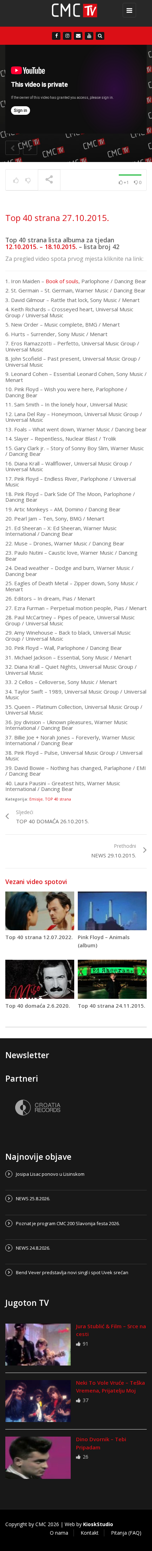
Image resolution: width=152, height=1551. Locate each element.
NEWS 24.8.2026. (33, 1248)
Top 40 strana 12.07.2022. (39, 937)
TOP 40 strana (58, 799)
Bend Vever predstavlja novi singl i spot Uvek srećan (72, 1272)
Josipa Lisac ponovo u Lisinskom (50, 1174)
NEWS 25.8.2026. (33, 1198)
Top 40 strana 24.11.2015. (111, 1005)
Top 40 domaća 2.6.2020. (37, 1005)
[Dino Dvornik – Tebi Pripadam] (38, 1458)
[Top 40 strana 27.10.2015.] (74, 13)
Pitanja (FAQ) (126, 1532)
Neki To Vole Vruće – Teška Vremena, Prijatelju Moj (110, 1386)
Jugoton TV (27, 1302)
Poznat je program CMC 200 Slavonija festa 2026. (68, 1223)
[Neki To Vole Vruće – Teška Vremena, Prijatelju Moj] (38, 1401)
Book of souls (62, 281)
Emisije (36, 799)
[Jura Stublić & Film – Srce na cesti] (38, 1345)
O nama (59, 1532)
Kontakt (90, 1532)
